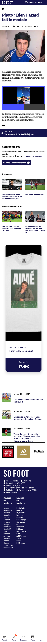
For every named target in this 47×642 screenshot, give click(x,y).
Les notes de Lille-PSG (34, 180)
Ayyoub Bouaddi (7, 537)
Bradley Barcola (7, 514)
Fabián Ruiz (8, 545)
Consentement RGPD (28, 490)
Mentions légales (13, 485)
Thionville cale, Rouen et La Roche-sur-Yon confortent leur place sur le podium (21, 427)
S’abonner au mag (33, 2)
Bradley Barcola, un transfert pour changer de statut (10, 214)
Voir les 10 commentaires (14, 163)
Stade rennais (19, 539)
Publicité (9, 490)
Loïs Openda (7, 532)
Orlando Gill (8, 548)
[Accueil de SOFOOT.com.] (7, 2)
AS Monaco (21, 536)
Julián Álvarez (7, 518)
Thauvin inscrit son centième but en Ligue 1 (21, 392)
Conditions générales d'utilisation (20, 488)
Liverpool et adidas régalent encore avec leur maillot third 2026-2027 (34, 215)
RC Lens (19, 529)
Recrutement (11, 492)
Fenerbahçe (21, 520)
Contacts (27, 481)
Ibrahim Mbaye (7, 523)
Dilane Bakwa (6, 542)
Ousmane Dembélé (7, 528)
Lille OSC (20, 517)
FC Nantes (20, 543)
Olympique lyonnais (20, 514)
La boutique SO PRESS (15, 483)
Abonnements (12, 481)
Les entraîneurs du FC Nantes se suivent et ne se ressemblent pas (11, 182)
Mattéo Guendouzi (8, 509)
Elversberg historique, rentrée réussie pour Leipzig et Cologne (21, 410)
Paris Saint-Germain (21, 509)
